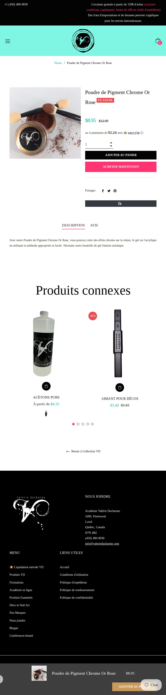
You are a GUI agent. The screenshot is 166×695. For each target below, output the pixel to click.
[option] (46, 367)
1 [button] (73, 424)
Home (58, 63)
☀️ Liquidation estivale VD (26, 567)
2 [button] (78, 424)
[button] (120, 133)
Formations (16, 582)
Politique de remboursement (77, 590)
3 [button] (83, 424)
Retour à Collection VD (85, 451)
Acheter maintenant (121, 166)
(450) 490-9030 (94, 538)
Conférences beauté (21, 635)
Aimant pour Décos (119, 398)
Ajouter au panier (134, 686)
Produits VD (17, 574)
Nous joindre (17, 620)
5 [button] (92, 424)
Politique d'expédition (73, 582)
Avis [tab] (94, 225)
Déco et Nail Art (20, 605)
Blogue (14, 628)
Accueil (64, 567)
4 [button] (87, 424)
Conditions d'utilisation (74, 574)
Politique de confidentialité (76, 597)
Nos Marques (18, 612)
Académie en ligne (21, 590)
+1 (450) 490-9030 (16, 4)
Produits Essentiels (21, 597)
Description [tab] (73, 225)
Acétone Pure (46, 397)
